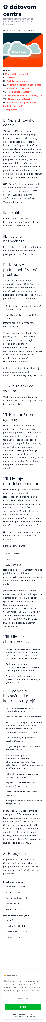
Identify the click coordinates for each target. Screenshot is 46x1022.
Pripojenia (11, 109)
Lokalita (10, 77)
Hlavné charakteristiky (20, 99)
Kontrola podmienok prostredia (24, 84)
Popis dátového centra (17, 74)
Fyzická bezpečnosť (17, 81)
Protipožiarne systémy (19, 91)
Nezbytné (23, 998)
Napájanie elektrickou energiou (25, 95)
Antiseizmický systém (18, 88)
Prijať (23, 1006)
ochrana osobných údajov (24, 1016)
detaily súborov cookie (22, 1014)
